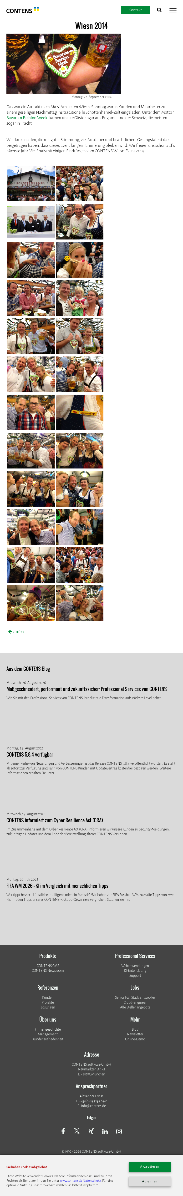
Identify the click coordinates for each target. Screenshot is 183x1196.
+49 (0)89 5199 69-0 (93, 1101)
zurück (18, 632)
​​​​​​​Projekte (48, 1002)
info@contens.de (93, 1106)
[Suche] (159, 10)
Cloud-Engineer (135, 1002)
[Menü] (173, 11)
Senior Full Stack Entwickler (135, 997)
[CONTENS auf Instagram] (119, 1132)
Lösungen (48, 1007)
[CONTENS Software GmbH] (22, 12)
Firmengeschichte (48, 1029)
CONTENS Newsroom (48, 970)
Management (48, 1034)
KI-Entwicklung (135, 970)
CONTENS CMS (48, 965)
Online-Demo (135, 1039)
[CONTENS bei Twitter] (77, 1131)
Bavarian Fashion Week (26, 118)
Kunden (47, 997)
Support (135, 975)
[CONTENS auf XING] (91, 1132)
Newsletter (135, 1034)
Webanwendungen (135, 965)
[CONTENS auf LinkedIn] (105, 1132)
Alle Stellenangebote (135, 1007)
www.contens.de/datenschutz (80, 1180)
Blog (135, 1029)
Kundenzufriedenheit (47, 1039)
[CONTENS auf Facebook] (63, 1132)
